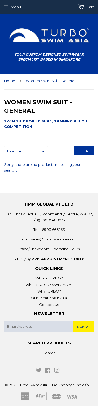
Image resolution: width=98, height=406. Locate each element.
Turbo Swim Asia (32, 385)
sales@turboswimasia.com (54, 239)
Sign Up (83, 326)
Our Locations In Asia (49, 298)
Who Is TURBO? (49, 278)
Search (49, 353)
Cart (89, 7)
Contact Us (49, 304)
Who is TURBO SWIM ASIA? (49, 284)
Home (9, 81)
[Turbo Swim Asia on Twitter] (38, 371)
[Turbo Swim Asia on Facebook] (48, 371)
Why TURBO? (49, 291)
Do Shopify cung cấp (70, 385)
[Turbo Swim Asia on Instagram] (57, 371)
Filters (84, 151)
